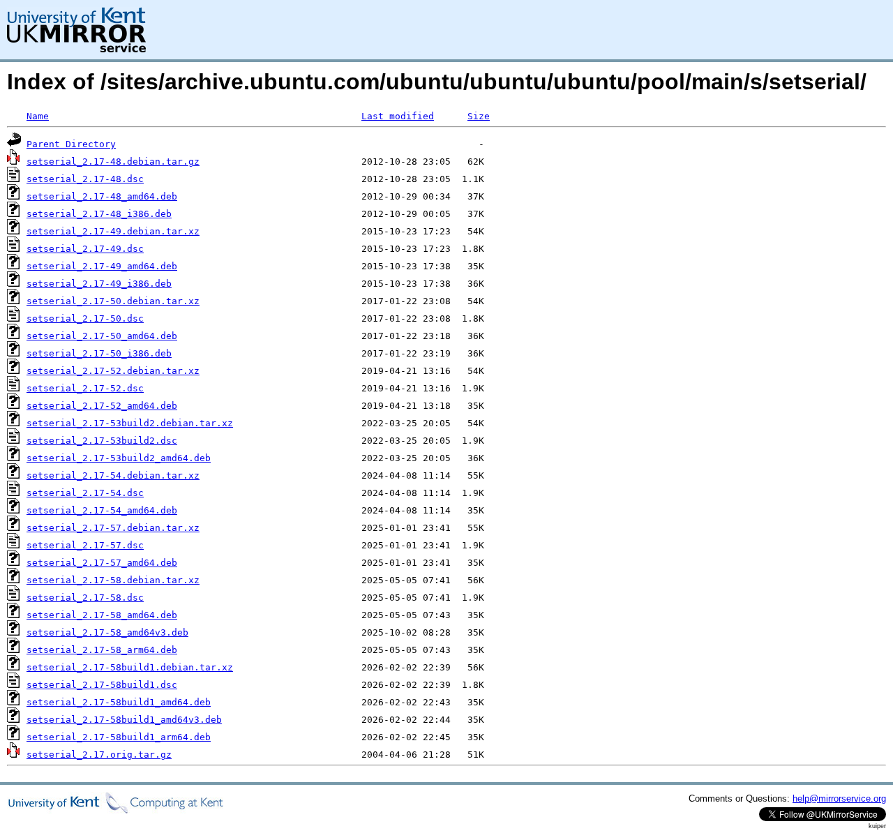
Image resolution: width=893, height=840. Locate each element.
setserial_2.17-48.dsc (85, 179)
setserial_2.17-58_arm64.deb (102, 650)
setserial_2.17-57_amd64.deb (102, 562)
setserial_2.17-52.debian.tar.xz (113, 371)
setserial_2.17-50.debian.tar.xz (113, 301)
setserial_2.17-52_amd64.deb (102, 405)
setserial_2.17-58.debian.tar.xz (113, 580)
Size (478, 116)
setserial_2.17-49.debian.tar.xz (113, 231)
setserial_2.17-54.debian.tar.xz (113, 475)
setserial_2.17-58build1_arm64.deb (119, 737)
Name (38, 116)
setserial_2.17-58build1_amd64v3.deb (124, 719)
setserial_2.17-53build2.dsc (102, 440)
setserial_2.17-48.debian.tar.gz (113, 161)
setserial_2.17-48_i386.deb (99, 214)
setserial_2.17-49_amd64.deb (102, 266)
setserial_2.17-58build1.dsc (102, 685)
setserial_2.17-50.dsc (85, 318)
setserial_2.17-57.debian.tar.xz (113, 528)
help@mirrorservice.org (839, 798)
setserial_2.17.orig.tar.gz (99, 754)
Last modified (397, 116)
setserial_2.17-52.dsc (85, 388)
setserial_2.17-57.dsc (85, 545)
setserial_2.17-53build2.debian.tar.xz (130, 423)
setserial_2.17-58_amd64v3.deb (107, 632)
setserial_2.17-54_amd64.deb (102, 510)
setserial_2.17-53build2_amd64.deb (119, 458)
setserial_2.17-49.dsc (85, 248)
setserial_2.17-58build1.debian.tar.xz (130, 667)
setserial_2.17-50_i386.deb (99, 353)
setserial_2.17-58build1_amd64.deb (119, 702)
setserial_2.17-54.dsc (85, 493)
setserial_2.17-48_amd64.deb (102, 196)
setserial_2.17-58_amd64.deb (102, 615)
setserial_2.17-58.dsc (85, 597)
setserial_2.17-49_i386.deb (99, 283)
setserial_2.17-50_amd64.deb (102, 336)
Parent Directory (71, 144)
